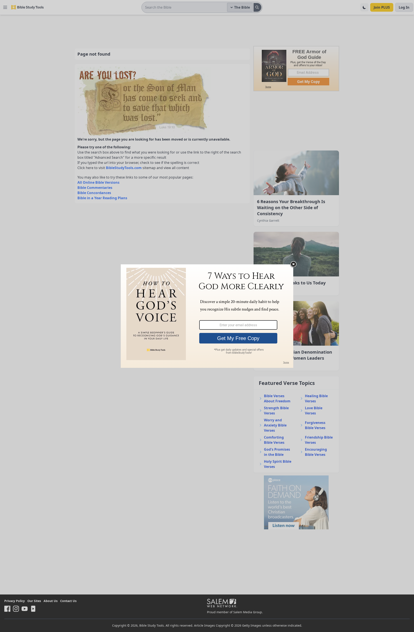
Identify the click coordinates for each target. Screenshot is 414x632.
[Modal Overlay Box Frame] (207, 316)
